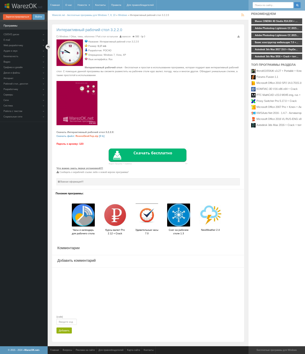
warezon (126, 36)
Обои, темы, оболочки (82, 36)
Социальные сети (13, 116)
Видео (7, 61)
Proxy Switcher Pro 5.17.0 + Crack (276, 100)
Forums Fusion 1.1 (267, 76)
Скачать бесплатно (152, 152)
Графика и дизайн (13, 67)
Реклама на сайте (85, 350)
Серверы (8, 94)
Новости (82, 5)
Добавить (64, 330)
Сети (6, 100)
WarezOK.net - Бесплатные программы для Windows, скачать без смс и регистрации (24, 6)
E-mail (7, 40)
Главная (55, 5)
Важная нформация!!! (71, 181)
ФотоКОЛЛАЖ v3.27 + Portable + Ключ (279, 70)
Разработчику (11, 89)
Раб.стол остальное (107, 36)
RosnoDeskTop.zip (87, 136)
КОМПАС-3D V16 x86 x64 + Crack (277, 88)
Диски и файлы (12, 72)
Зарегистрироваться (17, 16)
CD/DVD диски (11, 34)
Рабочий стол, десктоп (16, 83)
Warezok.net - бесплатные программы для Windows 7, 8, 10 (83, 15)
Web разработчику (13, 45)
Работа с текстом (13, 111)
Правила (116, 5)
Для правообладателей (140, 5)
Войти (38, 16)
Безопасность (11, 56)
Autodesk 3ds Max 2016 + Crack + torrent (280, 124)
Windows (122, 15)
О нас (68, 5)
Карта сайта (133, 350)
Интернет (8, 78)
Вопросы (67, 350)
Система (8, 105)
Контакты (100, 5)
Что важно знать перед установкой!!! (79, 168)
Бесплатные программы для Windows (277, 350)
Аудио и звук (10, 51)
